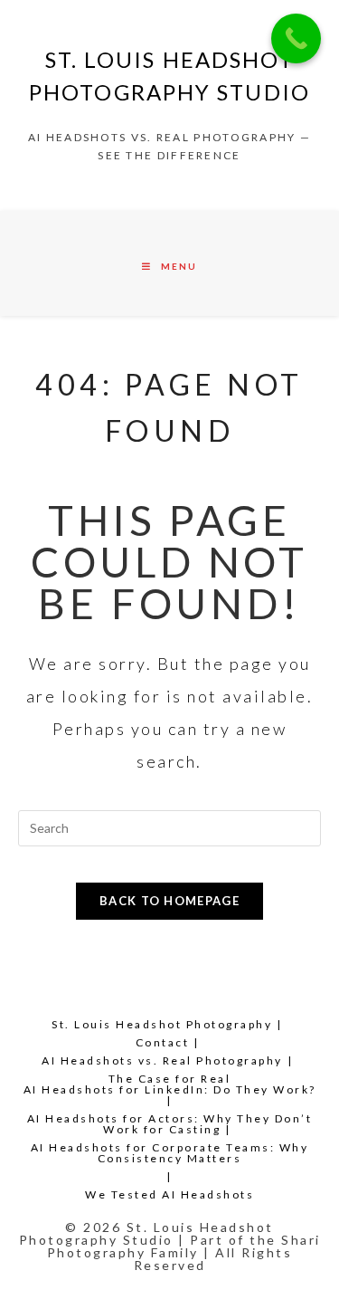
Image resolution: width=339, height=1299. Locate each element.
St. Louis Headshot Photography (162, 1024)
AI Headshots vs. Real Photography (162, 1060)
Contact (163, 1042)
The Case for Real (169, 1078)
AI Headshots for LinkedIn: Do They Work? (170, 1089)
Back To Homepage (169, 900)
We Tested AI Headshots (169, 1194)
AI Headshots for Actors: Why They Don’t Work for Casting (170, 1124)
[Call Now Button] (296, 38)
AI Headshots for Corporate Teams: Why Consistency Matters (170, 1153)
